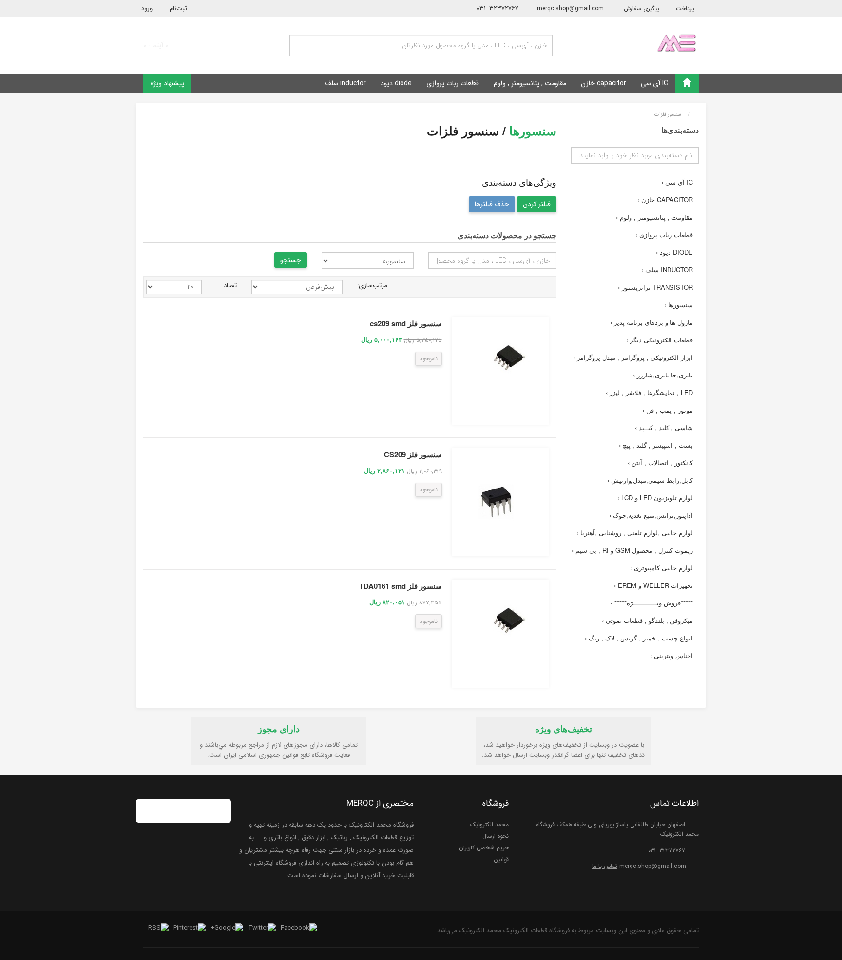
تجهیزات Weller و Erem (653, 585)
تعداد (230, 286)
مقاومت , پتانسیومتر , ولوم (530, 83)
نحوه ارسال (495, 836)
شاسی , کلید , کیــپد (664, 427)
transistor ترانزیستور (655, 287)
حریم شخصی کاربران (484, 847)
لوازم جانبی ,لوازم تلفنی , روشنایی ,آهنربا (634, 532)
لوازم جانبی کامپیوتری (661, 567)
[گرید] (538, 286)
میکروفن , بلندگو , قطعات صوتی (647, 620)
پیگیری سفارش (642, 8)
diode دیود (396, 83)
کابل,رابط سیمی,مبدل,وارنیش (650, 480)
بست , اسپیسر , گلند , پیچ (656, 445)
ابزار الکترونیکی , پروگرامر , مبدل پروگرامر (633, 357)
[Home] (687, 83)
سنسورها (678, 304)
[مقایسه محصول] (405, 360)
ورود (147, 8)
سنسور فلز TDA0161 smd (400, 586)
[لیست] (550, 286)
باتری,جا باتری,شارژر (663, 374)
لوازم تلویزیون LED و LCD (655, 497)
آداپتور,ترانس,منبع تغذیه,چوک (651, 515)
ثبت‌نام (179, 8)
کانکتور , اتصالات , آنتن (660, 462)
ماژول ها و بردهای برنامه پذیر (651, 322)
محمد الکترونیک (489, 824)
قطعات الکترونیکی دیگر (659, 339)
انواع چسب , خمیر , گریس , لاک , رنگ (639, 637)
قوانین (501, 859)
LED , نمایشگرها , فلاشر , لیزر (649, 392)
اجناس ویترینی (671, 655)
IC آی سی (654, 83)
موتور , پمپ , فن (667, 409)
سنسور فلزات (667, 115)
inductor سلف (345, 83)
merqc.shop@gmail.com (571, 8)
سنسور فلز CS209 (413, 454)
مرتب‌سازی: (372, 286)
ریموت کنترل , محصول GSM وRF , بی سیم (632, 550)
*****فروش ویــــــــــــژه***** (652, 602)
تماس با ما (604, 866)
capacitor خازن (603, 83)
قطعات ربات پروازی (452, 83)
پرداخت (686, 8)
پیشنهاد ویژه (167, 83)
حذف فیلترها (492, 204)
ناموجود (429, 358)
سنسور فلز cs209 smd (406, 323)
